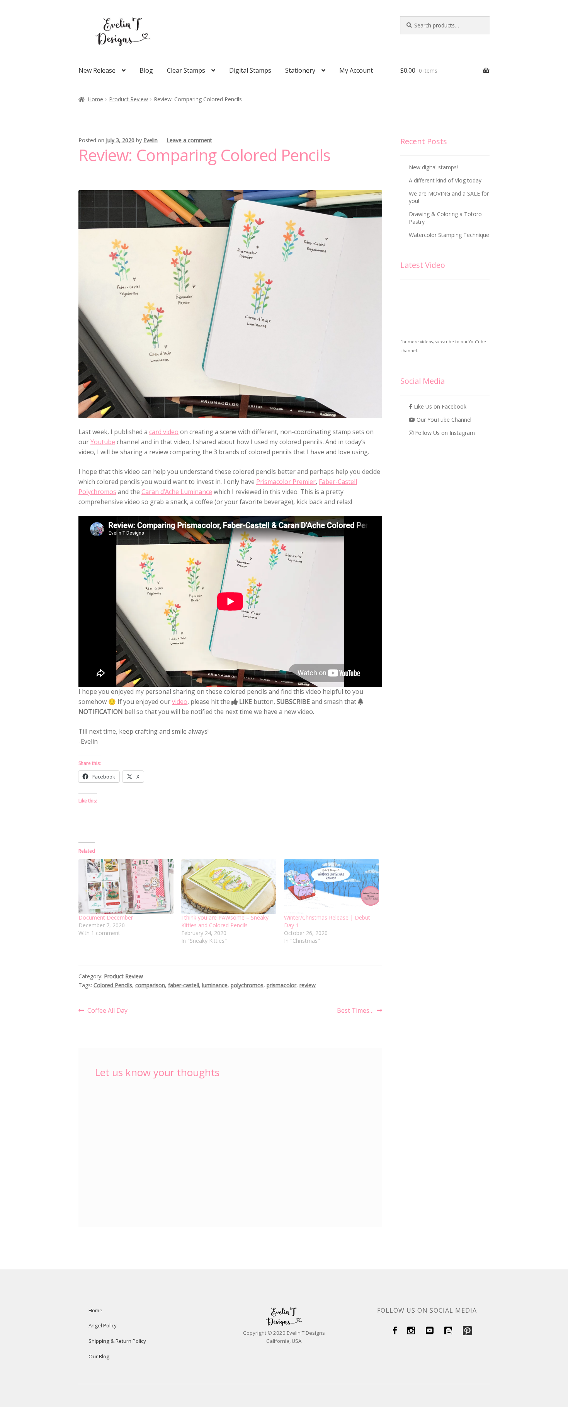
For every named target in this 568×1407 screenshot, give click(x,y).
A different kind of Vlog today (445, 180)
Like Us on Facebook (439, 406)
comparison (150, 985)
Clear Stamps (186, 70)
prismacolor (281, 985)
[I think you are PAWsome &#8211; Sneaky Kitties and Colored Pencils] (228, 886)
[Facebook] (395, 1332)
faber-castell (183, 985)
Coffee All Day (107, 1011)
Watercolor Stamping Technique (449, 234)
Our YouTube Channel (443, 419)
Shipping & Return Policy (117, 1340)
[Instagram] (411, 1332)
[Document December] (125, 886)
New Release (97, 70)
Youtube (102, 442)
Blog (146, 70)
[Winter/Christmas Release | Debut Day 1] (331, 886)
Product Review (128, 99)
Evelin (150, 140)
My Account (356, 70)
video (179, 701)
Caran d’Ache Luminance (176, 491)
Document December (105, 917)
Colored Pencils (113, 985)
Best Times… (355, 1011)
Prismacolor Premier (286, 481)
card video (164, 432)
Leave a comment (189, 140)
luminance (215, 985)
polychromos (247, 985)
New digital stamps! (433, 167)
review (307, 985)
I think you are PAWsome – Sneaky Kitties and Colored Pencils (225, 921)
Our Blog (98, 1356)
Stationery (300, 70)
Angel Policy (102, 1325)
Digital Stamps (250, 70)
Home (95, 99)
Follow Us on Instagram (444, 432)
